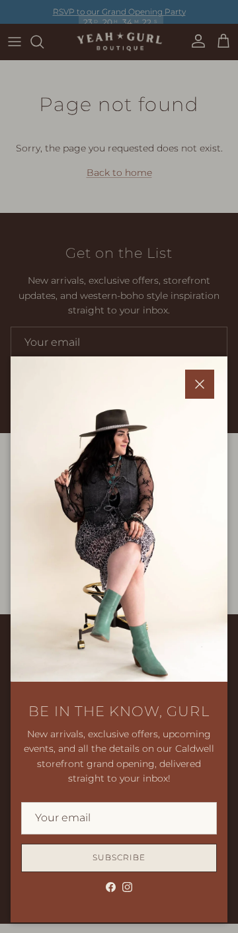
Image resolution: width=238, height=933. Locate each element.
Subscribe (119, 857)
